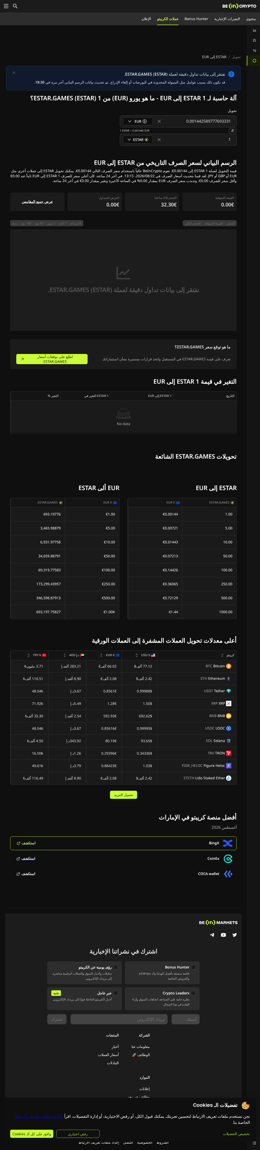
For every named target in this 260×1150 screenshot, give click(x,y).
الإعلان (146, 18)
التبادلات (113, 1062)
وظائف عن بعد (139, 1096)
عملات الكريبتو (167, 18)
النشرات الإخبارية (227, 18)
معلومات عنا (141, 1046)
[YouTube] (223, 935)
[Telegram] (212, 935)
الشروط (162, 1142)
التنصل (128, 1142)
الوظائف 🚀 (141, 1054)
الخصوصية (144, 1142)
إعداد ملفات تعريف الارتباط (98, 1142)
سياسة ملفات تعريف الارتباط (39, 1116)
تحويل (236, 56)
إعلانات (144, 1088)
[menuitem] (253, 30)
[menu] (253, 45)
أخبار (115, 1046)
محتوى (251, 18)
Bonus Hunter (196, 18)
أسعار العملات (108, 1054)
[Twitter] (235, 935)
